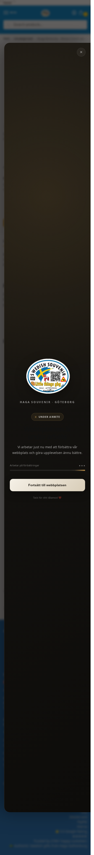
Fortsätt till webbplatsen (47, 485)
